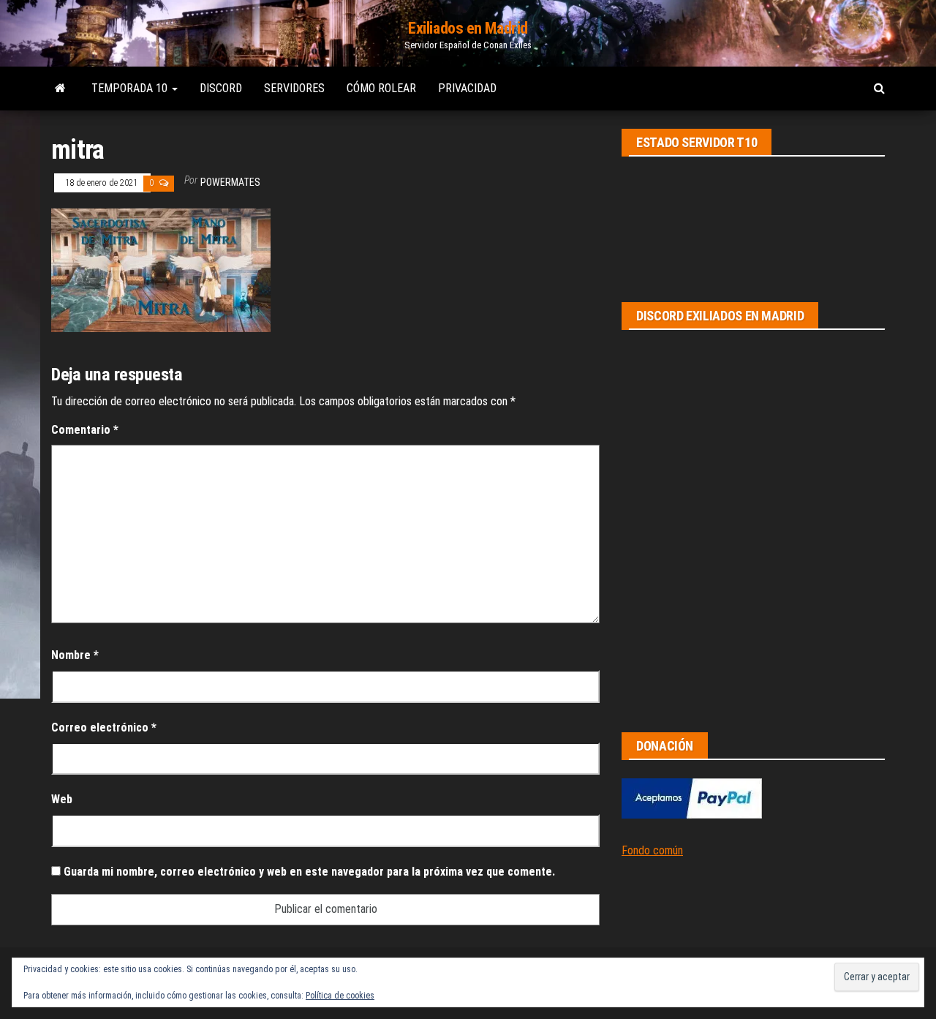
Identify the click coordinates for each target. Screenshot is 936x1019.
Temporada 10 (130, 88)
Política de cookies (340, 995)
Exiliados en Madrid (468, 28)
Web (61, 799)
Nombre (75, 655)
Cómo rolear (381, 88)
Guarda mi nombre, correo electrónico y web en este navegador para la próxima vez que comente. (309, 872)
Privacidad (467, 88)
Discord (221, 88)
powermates (230, 182)
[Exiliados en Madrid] (60, 88)
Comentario (84, 430)
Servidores (294, 88)
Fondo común (652, 850)
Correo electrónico (103, 727)
